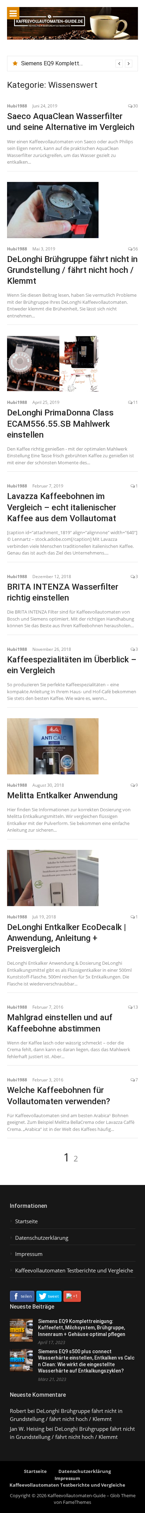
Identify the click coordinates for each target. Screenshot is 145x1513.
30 (135, 106)
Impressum (29, 1254)
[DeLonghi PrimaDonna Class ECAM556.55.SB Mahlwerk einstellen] (72, 363)
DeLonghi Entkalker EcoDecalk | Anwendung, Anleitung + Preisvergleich (66, 938)
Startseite (26, 1221)
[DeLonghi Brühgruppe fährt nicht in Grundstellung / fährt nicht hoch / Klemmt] (72, 210)
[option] (76, 63)
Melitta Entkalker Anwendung (62, 795)
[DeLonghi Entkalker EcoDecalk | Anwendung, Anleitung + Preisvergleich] (72, 878)
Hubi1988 (17, 106)
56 (135, 249)
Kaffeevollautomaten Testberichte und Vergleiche (74, 1270)
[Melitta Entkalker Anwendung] (72, 746)
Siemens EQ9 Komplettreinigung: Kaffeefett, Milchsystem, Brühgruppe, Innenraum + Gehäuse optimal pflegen (81, 1327)
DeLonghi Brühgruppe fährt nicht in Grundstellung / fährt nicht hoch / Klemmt (72, 270)
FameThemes (77, 1502)
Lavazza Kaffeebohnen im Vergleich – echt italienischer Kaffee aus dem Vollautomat (61, 507)
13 (135, 1007)
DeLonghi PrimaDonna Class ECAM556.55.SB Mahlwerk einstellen (60, 423)
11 (135, 402)
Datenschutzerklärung (41, 1237)
